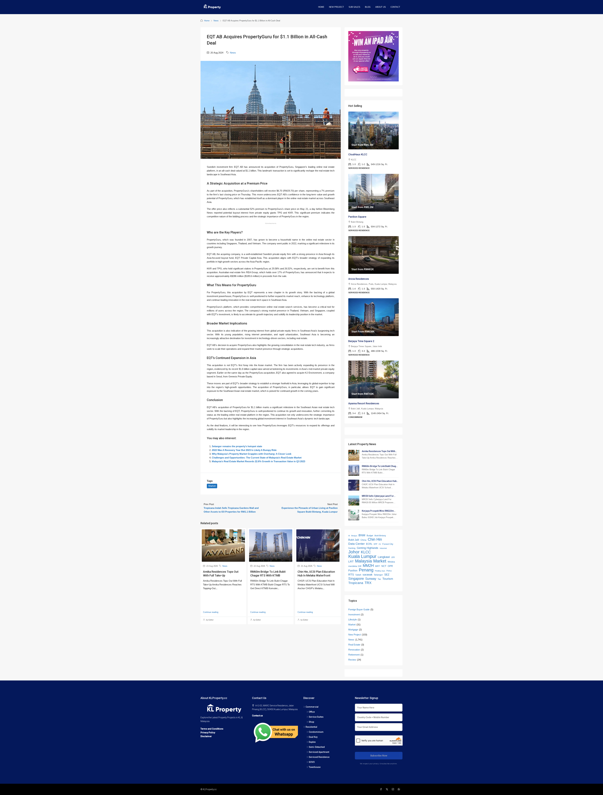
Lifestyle (352, 619)
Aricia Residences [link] (358, 278)
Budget (370, 535)
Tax (379, 579)
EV (380, 544)
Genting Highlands (367, 547)
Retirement (354, 654)
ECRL (369, 544)
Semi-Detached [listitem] (317, 747)
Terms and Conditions (212, 729)
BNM (362, 535)
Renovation (354, 649)
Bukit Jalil (353, 539)
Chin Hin (375, 539)
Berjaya (354, 536)
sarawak (367, 574)
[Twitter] (387, 789)
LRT (351, 561)
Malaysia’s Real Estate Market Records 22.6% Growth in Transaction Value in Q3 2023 (258, 461)
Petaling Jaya (380, 571)
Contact (395, 7)
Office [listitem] (312, 712)
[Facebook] (381, 789)
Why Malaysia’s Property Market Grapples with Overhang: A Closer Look (251, 453)
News (216, 20)
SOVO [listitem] (312, 762)
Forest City (387, 544)
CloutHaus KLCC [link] (357, 154)
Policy (389, 571)
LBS (393, 557)
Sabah (358, 575)
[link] (373, 130)
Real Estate (354, 644)
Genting (351, 548)
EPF (375, 544)
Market (212, 485)
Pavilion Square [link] (357, 216)
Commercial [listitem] (312, 707)
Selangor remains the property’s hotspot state (237, 446)
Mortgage (353, 629)
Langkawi (384, 557)
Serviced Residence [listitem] (319, 757)
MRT (377, 566)
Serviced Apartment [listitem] (319, 752)
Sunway (370, 578)
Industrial (383, 548)
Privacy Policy (208, 732)
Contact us (257, 715)
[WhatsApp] (399, 789)
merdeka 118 (354, 566)
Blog (368, 7)
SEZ (386, 574)
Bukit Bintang (380, 536)
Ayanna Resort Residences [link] (363, 403)
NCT (383, 566)
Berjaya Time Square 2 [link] (361, 341)
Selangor (378, 575)
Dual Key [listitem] (313, 737)
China (363, 540)
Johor (353, 552)
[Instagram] (393, 789)
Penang (366, 570)
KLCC (366, 552)
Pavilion (352, 570)
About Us (380, 7)
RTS (351, 574)
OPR (390, 566)
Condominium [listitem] (316, 732)
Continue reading (210, 612)
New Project (336, 7)
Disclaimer (206, 736)
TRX (368, 583)
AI (349, 536)
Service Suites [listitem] (316, 717)
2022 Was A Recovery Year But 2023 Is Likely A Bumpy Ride (244, 450)
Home (321, 7)
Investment (354, 614)
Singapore (356, 579)
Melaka (391, 562)
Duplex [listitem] (312, 742)
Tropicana (355, 583)
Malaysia (363, 561)
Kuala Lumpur (362, 556)
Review (352, 659)
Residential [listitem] (311, 727)
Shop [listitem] (311, 722)
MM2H (368, 565)
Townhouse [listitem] (315, 767)
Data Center (356, 543)
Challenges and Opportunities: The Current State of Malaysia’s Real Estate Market (257, 457)
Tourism (387, 578)
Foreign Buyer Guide (358, 609)
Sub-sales (354, 7)
